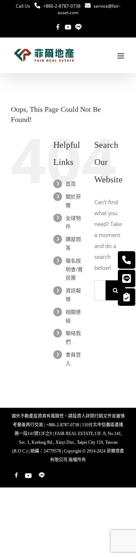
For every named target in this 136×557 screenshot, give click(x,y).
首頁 (71, 183)
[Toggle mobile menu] (121, 56)
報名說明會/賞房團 (74, 269)
